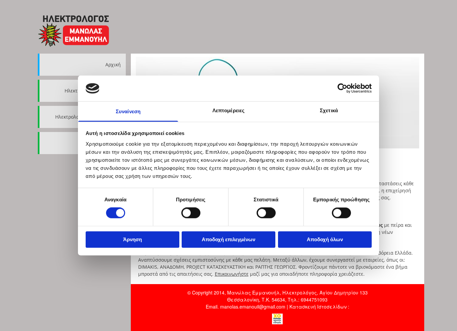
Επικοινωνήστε (232, 274)
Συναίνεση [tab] (128, 111)
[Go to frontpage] (82, 30)
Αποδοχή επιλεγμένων (228, 239)
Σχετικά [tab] (329, 110)
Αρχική (113, 64)
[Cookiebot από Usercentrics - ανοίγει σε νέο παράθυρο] (342, 88)
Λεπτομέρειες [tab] (228, 110)
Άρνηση (132, 239)
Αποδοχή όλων (325, 239)
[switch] (190, 213)
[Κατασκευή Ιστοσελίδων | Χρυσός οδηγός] (278, 319)
